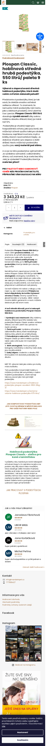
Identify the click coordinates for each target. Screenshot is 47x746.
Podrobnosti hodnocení (13, 58)
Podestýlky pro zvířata (29, 233)
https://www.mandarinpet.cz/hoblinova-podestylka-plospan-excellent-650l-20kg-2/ (23, 385)
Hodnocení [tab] (31, 244)
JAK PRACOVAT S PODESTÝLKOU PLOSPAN (23, 492)
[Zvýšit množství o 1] (20, 207)
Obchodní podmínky (11, 602)
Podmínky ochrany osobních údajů (17, 605)
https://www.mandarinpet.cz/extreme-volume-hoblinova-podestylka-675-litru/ (22, 392)
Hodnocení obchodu (11, 599)
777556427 (11, 582)
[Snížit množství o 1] (9, 207)
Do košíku (35, 207)
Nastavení (22, 732)
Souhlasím (22, 740)
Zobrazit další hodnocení (33, 567)
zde (3, 726)
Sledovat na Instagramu (25, 665)
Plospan (14, 188)
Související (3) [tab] (18, 244)
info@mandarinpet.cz (15, 579)
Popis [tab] (7, 244)
